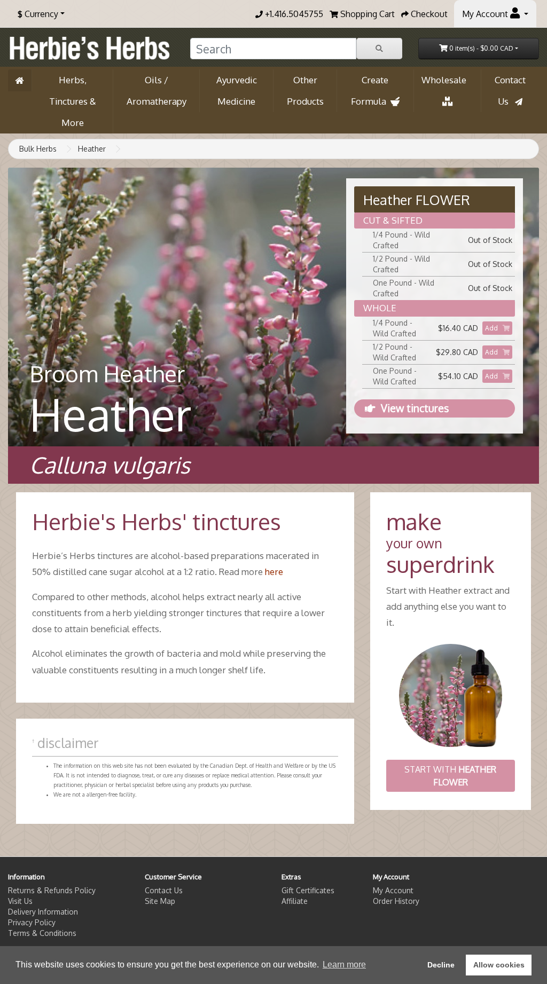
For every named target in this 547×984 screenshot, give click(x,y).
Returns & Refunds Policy (52, 890)
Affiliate (295, 901)
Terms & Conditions (42, 933)
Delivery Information (43, 911)
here (274, 571)
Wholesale (447, 79)
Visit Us (20, 901)
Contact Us (510, 90)
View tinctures (415, 408)
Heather (92, 148)
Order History (396, 901)
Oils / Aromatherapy (156, 90)
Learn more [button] (344, 964)
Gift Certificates (308, 890)
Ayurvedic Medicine (236, 90)
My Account (393, 890)
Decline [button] (441, 965)
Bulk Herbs (38, 148)
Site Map (160, 901)
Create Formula (370, 90)
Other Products (305, 90)
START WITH (450, 776)
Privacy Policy (32, 922)
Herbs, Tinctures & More (72, 101)
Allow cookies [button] (499, 965)
